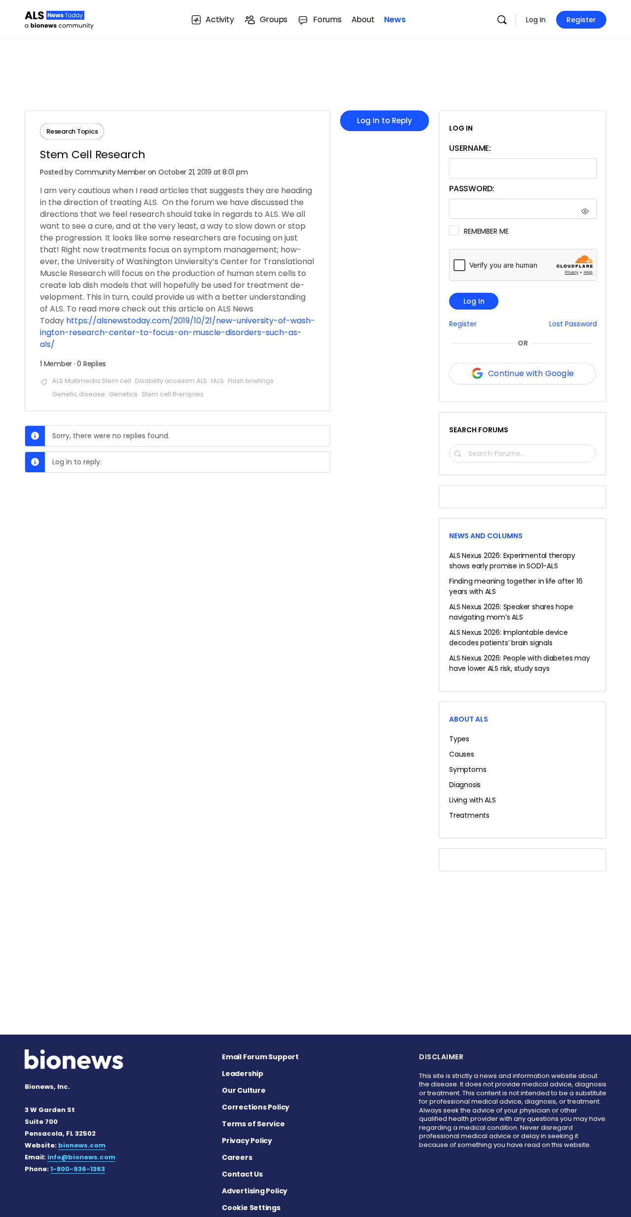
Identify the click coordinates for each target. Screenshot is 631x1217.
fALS (217, 380)
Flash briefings (251, 380)
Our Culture (244, 1090)
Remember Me (486, 231)
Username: (470, 148)
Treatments (469, 815)
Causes (461, 754)
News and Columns (486, 536)
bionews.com (81, 1145)
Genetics (123, 394)
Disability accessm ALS (171, 380)
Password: (471, 188)
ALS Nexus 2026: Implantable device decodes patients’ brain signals (508, 637)
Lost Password (573, 324)
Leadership (242, 1073)
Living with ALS (472, 800)
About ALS (468, 719)
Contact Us (242, 1174)
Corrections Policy (255, 1107)
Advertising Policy (254, 1191)
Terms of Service (253, 1124)
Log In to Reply (384, 120)
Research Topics (72, 131)
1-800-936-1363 (77, 1169)
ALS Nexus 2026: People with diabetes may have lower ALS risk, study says (519, 663)
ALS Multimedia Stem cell (91, 380)
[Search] (502, 20)
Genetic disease (78, 394)
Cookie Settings (251, 1208)
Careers (237, 1157)
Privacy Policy (247, 1141)
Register (581, 20)
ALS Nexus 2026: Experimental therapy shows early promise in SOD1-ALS (512, 561)
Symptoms (467, 769)
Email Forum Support (260, 1057)
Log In (536, 20)
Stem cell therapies (172, 394)
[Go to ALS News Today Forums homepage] (59, 18)
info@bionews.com (81, 1157)
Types (459, 739)
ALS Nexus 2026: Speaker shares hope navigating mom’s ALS (511, 612)
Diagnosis (465, 785)
